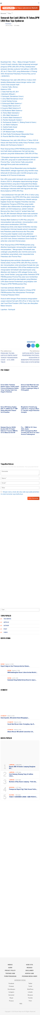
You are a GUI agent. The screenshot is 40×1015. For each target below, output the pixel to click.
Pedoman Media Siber (29, 976)
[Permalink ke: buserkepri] (3, 25)
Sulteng (11, 795)
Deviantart (11, 995)
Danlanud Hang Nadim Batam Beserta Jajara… (22, 680)
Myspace (30, 995)
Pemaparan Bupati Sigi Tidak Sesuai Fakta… (23, 789)
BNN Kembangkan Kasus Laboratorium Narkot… (22, 672)
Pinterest (11, 986)
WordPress (30, 989)
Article (6, 622)
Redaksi (29, 968)
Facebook (11, 983)
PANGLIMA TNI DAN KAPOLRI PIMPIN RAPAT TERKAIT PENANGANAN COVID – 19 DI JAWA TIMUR (9, 356)
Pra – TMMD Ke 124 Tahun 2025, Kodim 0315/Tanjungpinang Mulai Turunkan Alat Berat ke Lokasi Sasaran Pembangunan (30, 430)
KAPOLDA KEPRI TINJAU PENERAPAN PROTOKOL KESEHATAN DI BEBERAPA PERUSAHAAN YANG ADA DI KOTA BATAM (30, 356)
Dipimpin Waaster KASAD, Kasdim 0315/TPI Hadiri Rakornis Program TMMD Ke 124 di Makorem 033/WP (9, 429)
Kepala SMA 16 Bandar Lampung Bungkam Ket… (22, 767)
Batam (2, 664)
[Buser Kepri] (20, 3)
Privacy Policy (10, 970)
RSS (21, 1004)
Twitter (30, 983)
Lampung (11, 765)
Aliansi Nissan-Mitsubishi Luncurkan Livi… (20, 731)
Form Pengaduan (10, 976)
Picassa (11, 1001)
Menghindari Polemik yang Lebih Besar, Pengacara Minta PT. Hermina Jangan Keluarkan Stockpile (30, 409)
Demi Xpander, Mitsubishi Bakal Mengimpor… (15, 718)
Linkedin (30, 992)
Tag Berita (7, 619)
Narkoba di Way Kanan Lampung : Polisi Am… (23, 781)
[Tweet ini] (33, 346)
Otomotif (4, 716)
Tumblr (30, 986)
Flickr (30, 1001)
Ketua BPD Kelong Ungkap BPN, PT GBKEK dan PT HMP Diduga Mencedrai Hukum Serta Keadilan (9, 409)
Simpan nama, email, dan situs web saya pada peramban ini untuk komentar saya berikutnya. (20, 493)
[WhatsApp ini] (37, 346)
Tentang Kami (10, 973)
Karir (10, 968)
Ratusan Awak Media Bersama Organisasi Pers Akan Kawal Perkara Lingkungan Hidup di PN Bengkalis (30, 387)
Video (6, 632)
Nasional (12, 787)
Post (5, 629)
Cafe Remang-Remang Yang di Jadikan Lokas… (21, 775)
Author (6, 625)
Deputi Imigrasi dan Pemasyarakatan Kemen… (15, 666)
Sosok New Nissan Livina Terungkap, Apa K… (21, 724)
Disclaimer (29, 970)
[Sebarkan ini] (29, 346)
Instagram (11, 992)
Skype (11, 998)
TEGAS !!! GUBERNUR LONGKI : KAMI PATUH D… (23, 797)
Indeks (10, 965)
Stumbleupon (11, 989)
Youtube (30, 998)
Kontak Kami (29, 973)
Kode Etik (29, 965)
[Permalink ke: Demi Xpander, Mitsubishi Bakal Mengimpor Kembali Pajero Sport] (20, 703)
